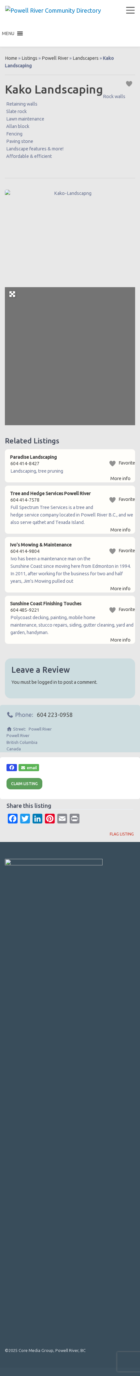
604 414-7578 (24, 500)
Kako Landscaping (54, 89)
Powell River (55, 58)
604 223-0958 (55, 715)
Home (11, 58)
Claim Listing (24, 784)
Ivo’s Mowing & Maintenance (41, 544)
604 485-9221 (24, 610)
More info (120, 478)
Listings (29, 58)
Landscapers (86, 58)
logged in (47, 682)
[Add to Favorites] (130, 83)
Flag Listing (122, 834)
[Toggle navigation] (130, 10)
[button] (8, 33)
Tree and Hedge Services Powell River (50, 493)
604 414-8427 (24, 463)
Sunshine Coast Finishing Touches (45, 603)
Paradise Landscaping (33, 457)
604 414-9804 (24, 551)
